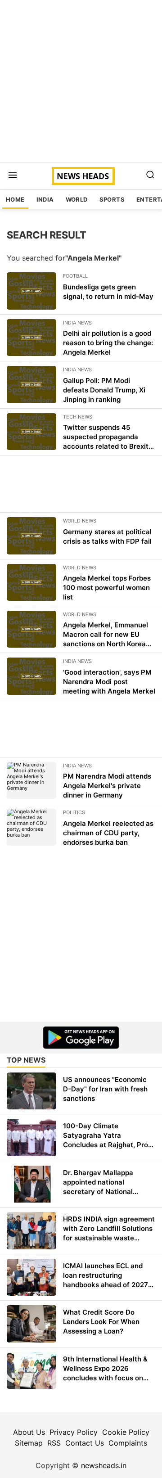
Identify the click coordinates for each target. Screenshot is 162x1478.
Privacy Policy (74, 1432)
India (45, 199)
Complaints (127, 1442)
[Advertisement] (81, 81)
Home (15, 199)
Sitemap (29, 1442)
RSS (54, 1442)
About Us (29, 1432)
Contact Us (84, 1442)
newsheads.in (103, 1465)
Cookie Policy (125, 1432)
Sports (112, 199)
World (77, 199)
